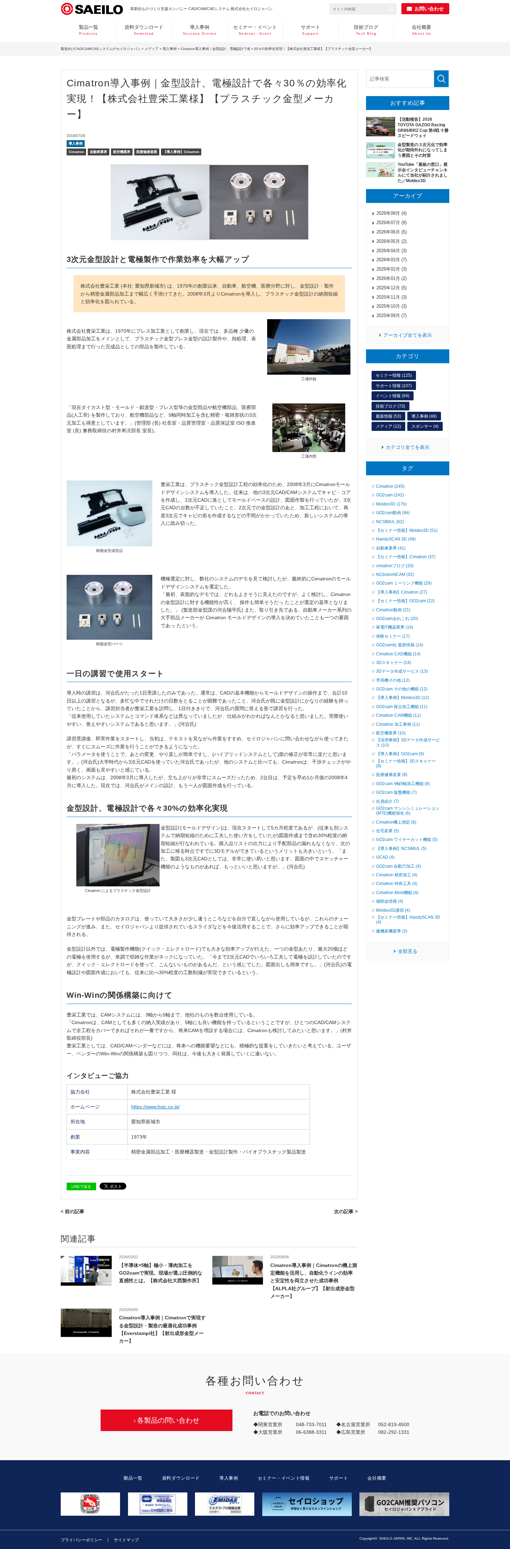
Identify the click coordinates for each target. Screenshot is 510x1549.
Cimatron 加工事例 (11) (398, 724)
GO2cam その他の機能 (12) (401, 689)
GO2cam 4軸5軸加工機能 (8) (403, 783)
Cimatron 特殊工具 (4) (396, 883)
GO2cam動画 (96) (393, 512)
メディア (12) (388, 426)
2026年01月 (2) (391, 278)
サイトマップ (126, 1540)
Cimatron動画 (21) (393, 609)
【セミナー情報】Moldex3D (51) (406, 530)
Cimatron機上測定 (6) (396, 822)
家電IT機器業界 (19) (394, 627)
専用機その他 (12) (393, 680)
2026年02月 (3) (391, 269)
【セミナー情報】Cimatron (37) (405, 556)
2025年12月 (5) (391, 287)
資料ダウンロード (144, 29)
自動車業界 (98, 152)
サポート (310, 29)
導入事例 (199, 29)
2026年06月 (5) (391, 232)
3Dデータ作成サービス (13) (402, 671)
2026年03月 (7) (391, 259)
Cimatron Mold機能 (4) (397, 892)
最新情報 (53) (388, 416)
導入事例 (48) (424, 416)
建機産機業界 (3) (391, 931)
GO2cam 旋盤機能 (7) (396, 792)
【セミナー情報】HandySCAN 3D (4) (408, 920)
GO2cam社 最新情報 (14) (399, 644)
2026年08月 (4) (391, 213)
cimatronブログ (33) (395, 565)
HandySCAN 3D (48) (396, 539)
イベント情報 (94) (392, 395)
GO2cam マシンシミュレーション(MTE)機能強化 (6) (408, 811)
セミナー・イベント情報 (284, 1478)
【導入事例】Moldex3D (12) (402, 697)
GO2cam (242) (390, 495)
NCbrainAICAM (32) (395, 574)
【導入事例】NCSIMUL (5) (401, 848)
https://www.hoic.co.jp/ (155, 1106)
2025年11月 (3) (391, 297)
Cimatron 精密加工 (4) (396, 875)
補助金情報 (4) (389, 901)
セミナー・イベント (255, 29)
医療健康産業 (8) (391, 774)
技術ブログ (366, 29)
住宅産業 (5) (387, 830)
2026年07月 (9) (391, 222)
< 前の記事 (72, 1211)
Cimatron (76, 152)
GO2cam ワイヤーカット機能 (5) (406, 839)
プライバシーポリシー (81, 1540)
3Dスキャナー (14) (393, 662)
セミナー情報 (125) (394, 375)
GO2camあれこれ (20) (397, 618)
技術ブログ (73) (390, 406)
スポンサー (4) (425, 426)
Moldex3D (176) (391, 504)
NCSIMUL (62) (390, 521)
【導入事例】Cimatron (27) (401, 592)
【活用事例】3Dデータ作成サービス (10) (408, 742)
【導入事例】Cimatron (181, 152)
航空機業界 (121, 152)
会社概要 (421, 29)
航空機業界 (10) (391, 733)
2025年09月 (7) (391, 315)
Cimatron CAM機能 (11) (398, 715)
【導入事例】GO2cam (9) (400, 753)
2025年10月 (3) (391, 306)
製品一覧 (88, 29)
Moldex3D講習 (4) (393, 910)
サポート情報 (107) (394, 385)
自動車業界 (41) (391, 548)
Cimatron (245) (390, 486)
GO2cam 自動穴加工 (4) (398, 866)
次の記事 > (346, 1211)
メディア (152, 49)
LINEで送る (81, 1186)
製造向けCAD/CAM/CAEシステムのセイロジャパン (101, 49)
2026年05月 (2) (391, 241)
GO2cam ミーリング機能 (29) (404, 583)
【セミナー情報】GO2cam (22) (405, 600)
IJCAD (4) (385, 857)
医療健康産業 (146, 152)
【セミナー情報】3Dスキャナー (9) (406, 763)
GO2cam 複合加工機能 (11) (401, 706)
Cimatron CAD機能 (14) (398, 654)
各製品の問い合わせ (168, 1420)
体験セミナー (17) (393, 636)
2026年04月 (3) (391, 250)
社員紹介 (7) (387, 801)
